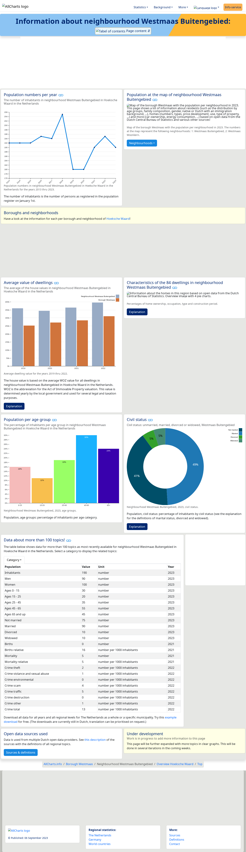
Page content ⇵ (137, 31)
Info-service (233, 7)
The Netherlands (100, 835)
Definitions (176, 840)
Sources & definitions (20, 752)
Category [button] (13, 560)
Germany (95, 840)
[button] (206, 7)
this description (95, 740)
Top (199, 764)
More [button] (182, 7)
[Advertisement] (123, 62)
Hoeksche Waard (118, 219)
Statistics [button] (140, 7)
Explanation (14, 406)
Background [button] (162, 7)
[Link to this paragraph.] (61, 94)
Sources (174, 835)
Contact (174, 844)
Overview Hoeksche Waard (175, 764)
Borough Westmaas (79, 764)
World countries (100, 844)
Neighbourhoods (141, 143)
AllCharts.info (53, 764)
